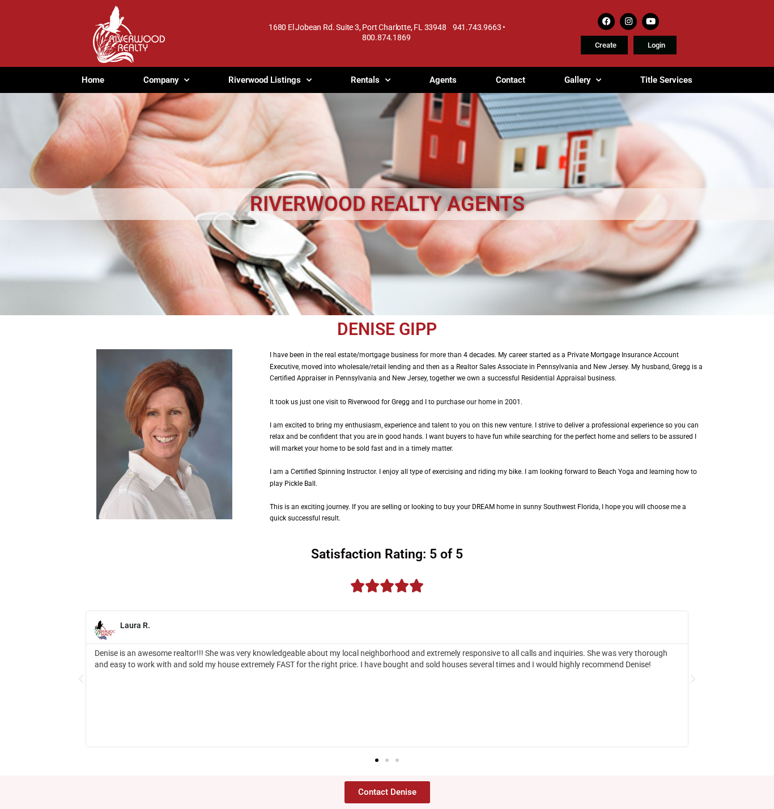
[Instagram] (628, 21)
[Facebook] (606, 21)
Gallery (577, 80)
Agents (443, 80)
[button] (81, 679)
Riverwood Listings (264, 80)
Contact (510, 80)
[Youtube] (650, 21)
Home (93, 80)
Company (160, 80)
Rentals (365, 80)
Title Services (666, 80)
